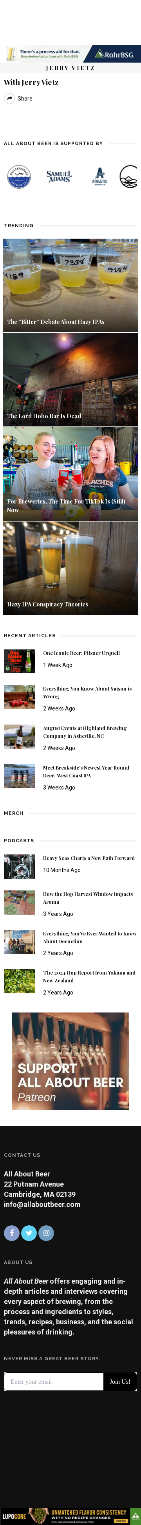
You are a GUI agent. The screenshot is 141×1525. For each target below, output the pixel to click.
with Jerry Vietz (31, 82)
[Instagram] (46, 1233)
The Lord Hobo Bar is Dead (44, 416)
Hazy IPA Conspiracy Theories (47, 604)
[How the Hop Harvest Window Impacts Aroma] (19, 901)
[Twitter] (29, 1233)
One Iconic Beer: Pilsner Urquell (81, 653)
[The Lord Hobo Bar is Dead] (70, 379)
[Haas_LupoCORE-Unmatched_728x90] (70, 1516)
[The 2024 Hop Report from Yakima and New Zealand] (19, 981)
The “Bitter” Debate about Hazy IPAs (56, 322)
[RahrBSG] (70, 53)
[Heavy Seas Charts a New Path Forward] (19, 866)
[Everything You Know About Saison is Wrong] (19, 696)
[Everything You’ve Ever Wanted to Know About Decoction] (19, 941)
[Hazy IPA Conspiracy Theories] (70, 567)
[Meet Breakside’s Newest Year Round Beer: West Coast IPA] (19, 775)
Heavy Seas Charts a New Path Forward (89, 858)
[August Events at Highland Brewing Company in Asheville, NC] (19, 736)
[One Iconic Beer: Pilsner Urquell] (19, 660)
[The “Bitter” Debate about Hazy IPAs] (70, 285)
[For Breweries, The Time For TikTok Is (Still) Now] (70, 473)
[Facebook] (12, 1233)
